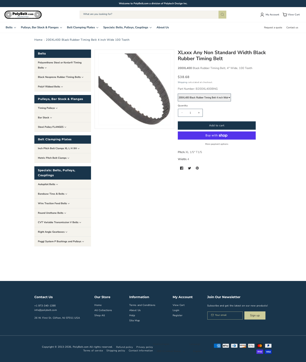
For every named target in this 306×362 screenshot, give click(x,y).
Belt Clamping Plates (55, 139)
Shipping (182, 82)
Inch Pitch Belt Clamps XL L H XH (58, 148)
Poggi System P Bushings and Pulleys (60, 241)
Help (132, 315)
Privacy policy (144, 347)
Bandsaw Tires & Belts (51, 194)
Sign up (255, 315)
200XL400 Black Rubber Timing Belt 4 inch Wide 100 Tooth (87, 40)
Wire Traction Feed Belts (53, 203)
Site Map (134, 320)
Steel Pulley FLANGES (51, 127)
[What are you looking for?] (222, 15)
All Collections (103, 310)
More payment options (216, 144)
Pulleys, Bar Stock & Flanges (60, 99)
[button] (291, 15)
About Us (135, 310)
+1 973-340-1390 (45, 305)
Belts (42, 53)
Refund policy (124, 347)
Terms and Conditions (142, 305)
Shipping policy (115, 350)
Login (176, 310)
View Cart (179, 305)
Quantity (183, 105)
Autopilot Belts (47, 184)
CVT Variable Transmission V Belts (58, 222)
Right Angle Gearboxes (51, 232)
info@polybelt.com (45, 310)
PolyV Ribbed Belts (49, 86)
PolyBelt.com (81, 347)
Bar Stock (44, 117)
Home (38, 40)
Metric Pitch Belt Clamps (52, 158)
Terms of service (93, 350)
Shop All (99, 315)
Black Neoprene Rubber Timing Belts (59, 77)
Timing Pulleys (47, 108)
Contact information (141, 350)
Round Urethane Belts (51, 213)
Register (178, 315)
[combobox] (153, 15)
